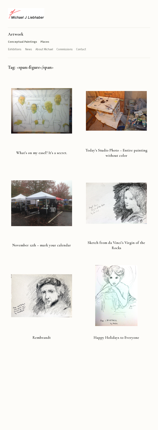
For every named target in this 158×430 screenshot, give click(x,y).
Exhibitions (15, 49)
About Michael (44, 49)
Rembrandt (42, 337)
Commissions (64, 49)
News (28, 49)
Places (44, 42)
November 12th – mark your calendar (41, 245)
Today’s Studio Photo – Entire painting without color (116, 153)
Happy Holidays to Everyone (116, 337)
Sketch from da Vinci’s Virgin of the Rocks (116, 245)
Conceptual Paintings (22, 42)
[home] (26, 14)
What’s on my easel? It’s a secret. (41, 153)
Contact (81, 49)
